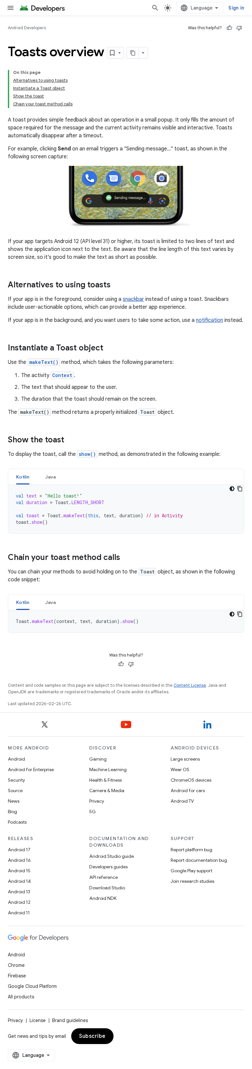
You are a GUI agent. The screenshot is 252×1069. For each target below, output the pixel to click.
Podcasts (17, 822)
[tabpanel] (126, 509)
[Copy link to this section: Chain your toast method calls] (126, 558)
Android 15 (19, 871)
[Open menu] (10, 8)
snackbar (133, 299)
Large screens (185, 759)
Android (16, 759)
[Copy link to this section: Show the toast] (70, 440)
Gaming (98, 759)
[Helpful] (229, 28)
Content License (190, 685)
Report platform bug (191, 850)
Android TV (182, 801)
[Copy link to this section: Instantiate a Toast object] (109, 348)
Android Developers (27, 28)
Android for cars (188, 790)
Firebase (17, 976)
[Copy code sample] (240, 489)
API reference (103, 877)
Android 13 (19, 892)
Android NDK (102, 898)
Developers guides (108, 867)
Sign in (236, 8)
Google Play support (191, 871)
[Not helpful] (239, 28)
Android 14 (19, 881)
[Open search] (155, 8)
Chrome (16, 965)
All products (21, 997)
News (13, 801)
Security (16, 780)
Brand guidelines (70, 1020)
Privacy (96, 801)
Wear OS (180, 769)
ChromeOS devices (191, 780)
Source (15, 790)
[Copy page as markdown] (133, 52)
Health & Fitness (105, 780)
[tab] (22, 476)
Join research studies (192, 881)
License (38, 1020)
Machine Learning (108, 769)
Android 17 (19, 850)
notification (209, 320)
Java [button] (50, 477)
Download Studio (107, 888)
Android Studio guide (111, 856)
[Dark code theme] (232, 489)
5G (92, 811)
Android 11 (19, 913)
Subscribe (92, 1036)
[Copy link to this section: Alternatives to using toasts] (117, 285)
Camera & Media (106, 790)
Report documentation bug (199, 860)
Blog (12, 811)
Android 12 (19, 902)
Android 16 (19, 860)
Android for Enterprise (31, 769)
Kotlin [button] (23, 477)
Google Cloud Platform (32, 986)
